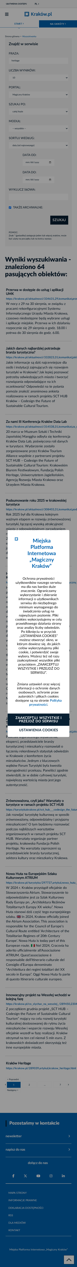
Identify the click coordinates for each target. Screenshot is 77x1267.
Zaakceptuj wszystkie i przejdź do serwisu (39, 719)
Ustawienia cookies (38, 730)
